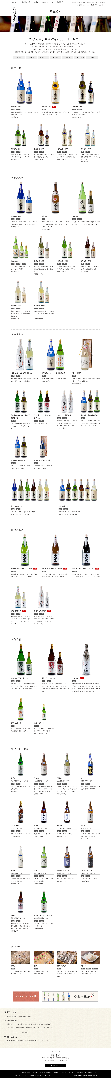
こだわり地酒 (80, 57)
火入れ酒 (31, 57)
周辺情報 (71, 1072)
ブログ (53, 2)
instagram (47, 1075)
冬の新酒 (55, 57)
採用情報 (31, 1075)
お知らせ (45, 2)
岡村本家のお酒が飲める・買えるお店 (86, 1072)
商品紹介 (37, 2)
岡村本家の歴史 (27, 2)
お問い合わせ (56, 1065)
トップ (17, 1072)
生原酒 (19, 57)
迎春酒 (68, 57)
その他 (92, 57)
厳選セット (43, 57)
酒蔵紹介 (56, 1072)
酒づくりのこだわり (13, 2)
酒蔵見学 (60, 2)
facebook (39, 1075)
